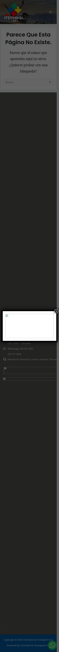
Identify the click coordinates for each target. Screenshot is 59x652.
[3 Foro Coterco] (29, 326)
